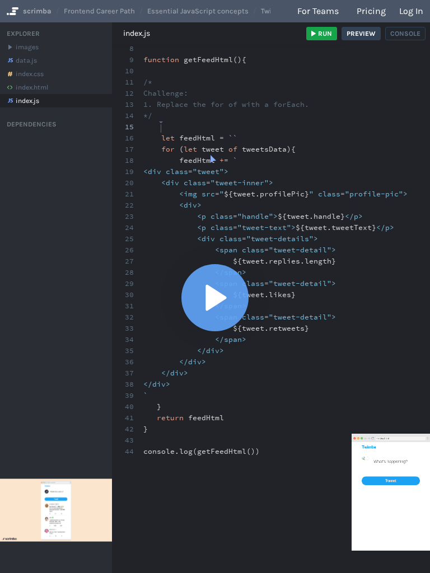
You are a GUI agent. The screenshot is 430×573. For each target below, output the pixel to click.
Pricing (371, 11)
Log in (411, 11)
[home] (11, 11)
